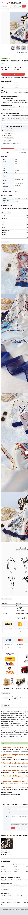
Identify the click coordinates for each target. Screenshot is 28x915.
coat (27, 866)
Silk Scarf (26, 9)
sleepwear (3, 869)
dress (2, 866)
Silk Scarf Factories (6, 899)
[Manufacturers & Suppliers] (14, 2)
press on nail (16, 869)
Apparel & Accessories (9, 9)
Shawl (3, 886)
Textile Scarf (15, 899)
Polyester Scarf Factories (22, 895)
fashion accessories (5, 871)
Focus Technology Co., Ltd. (17, 909)
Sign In (3, 143)
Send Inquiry (13, 74)
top (27, 869)
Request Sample (24, 77)
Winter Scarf (5, 889)
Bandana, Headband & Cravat (14, 886)
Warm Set (25, 886)
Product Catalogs (20, 864)
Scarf (22, 9)
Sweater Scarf (18, 902)
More (2, 904)
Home (2, 9)
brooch (15, 871)
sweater (15, 866)
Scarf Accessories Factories (8, 895)
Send (13, 827)
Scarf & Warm (17, 9)
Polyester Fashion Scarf (7, 902)
